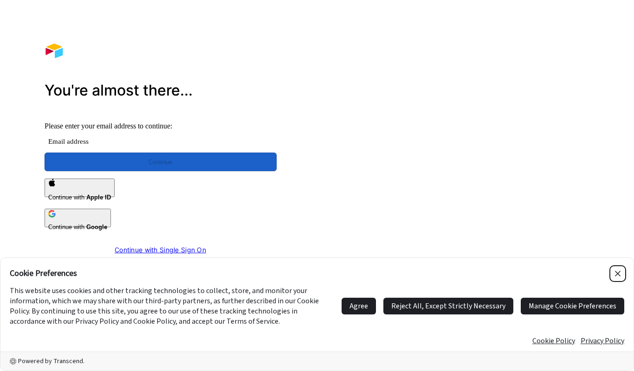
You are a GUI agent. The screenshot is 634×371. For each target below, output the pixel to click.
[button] (473, 138)
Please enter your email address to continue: (108, 126)
